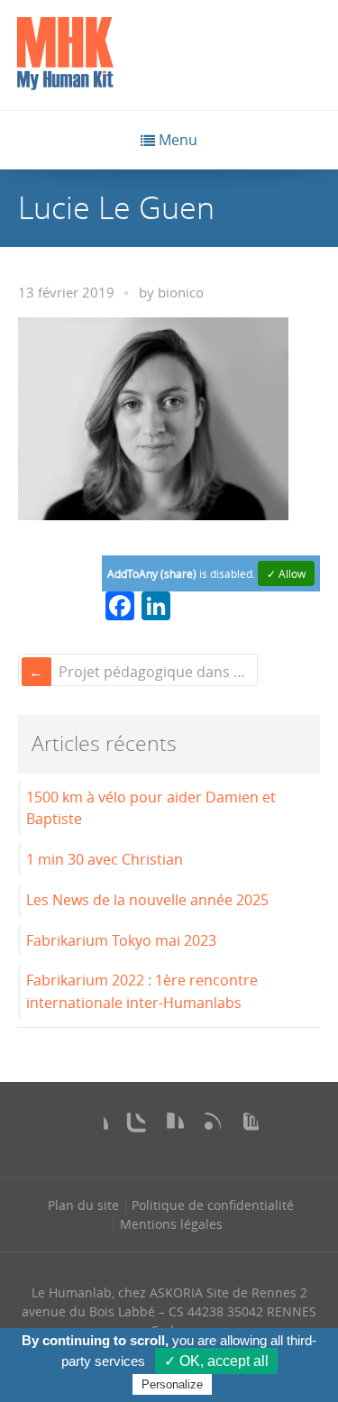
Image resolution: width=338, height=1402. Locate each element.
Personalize (172, 1384)
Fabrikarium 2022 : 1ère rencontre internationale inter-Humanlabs (142, 991)
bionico (181, 292)
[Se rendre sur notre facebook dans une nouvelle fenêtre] (93, 1127)
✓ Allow (286, 573)
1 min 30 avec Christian (104, 859)
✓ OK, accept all (216, 1361)
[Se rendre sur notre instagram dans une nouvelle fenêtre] (131, 1127)
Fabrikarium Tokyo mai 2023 (121, 940)
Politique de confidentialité (213, 1205)
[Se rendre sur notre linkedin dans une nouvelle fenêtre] (169, 1127)
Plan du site (83, 1205)
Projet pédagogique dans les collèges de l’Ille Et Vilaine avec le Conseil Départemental (156, 672)
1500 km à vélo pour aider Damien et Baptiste (151, 808)
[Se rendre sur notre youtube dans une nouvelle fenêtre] (244, 1127)
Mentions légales (171, 1223)
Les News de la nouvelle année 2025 (147, 900)
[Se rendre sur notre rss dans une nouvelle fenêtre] (206, 1127)
